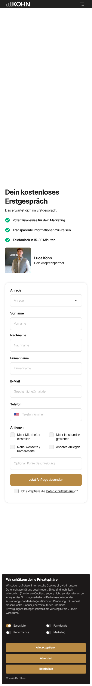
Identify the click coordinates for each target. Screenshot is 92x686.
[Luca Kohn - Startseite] (17, 4)
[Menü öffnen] (83, 4)
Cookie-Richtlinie (15, 678)
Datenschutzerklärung (61, 491)
